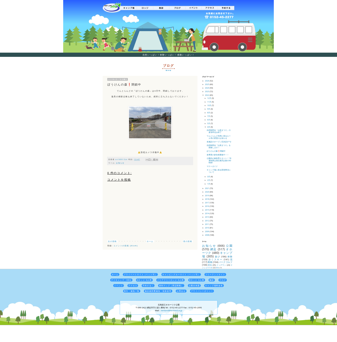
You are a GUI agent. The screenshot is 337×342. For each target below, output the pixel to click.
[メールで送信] (147, 159)
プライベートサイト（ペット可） (140, 274)
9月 (209, 109)
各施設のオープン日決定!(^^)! (219, 141)
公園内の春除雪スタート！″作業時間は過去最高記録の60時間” (219, 160)
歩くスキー (216, 259)
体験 (229, 256)
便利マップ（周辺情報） (171, 285)
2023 (207, 91)
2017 (207, 202)
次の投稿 (112, 241)
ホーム (150, 241)
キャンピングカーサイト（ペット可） (181, 274)
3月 (209, 176)
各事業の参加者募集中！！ (218, 154)
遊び (217, 256)
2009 (207, 231)
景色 (210, 265)
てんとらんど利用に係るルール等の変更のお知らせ (219, 137)
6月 (209, 119)
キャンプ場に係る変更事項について (219, 171)
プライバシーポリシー (202, 291)
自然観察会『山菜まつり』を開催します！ (219, 146)
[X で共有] (152, 159)
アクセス (132, 285)
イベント (118, 285)
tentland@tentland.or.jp (171, 310)
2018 (207, 199)
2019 (207, 195)
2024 (207, 88)
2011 (207, 224)
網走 (213, 249)
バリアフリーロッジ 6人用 (170, 280)
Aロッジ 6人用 (144, 280)
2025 (207, 84)
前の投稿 (187, 241)
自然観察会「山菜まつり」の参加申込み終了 (219, 131)
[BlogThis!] (149, 159)
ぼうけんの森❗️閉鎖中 (216, 151)
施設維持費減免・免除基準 (158, 291)
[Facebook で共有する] (154, 159)
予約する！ (148, 285)
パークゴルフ (225, 262)
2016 (207, 206)
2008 (207, 235)
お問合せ (181, 291)
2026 (207, 80)
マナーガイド (212, 166)
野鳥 (217, 268)
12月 (209, 98)
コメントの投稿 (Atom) (125, 245)
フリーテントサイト (215, 274)
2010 (207, 227)
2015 (207, 210)
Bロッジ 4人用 (196, 280)
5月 (209, 123)
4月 (209, 127)
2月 (209, 180)
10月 (209, 105)
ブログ (222, 280)
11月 (209, 102)
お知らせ (120, 163)
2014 (207, 213)
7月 (209, 116)
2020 (207, 192)
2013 (207, 217)
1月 (209, 184)
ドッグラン (221, 265)
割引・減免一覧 (132, 291)
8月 (209, 112)
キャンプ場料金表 (214, 285)
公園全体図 (194, 285)
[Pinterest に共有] (157, 159)
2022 (207, 95)
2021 (207, 188)
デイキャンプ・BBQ (121, 280)
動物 (210, 262)
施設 (211, 280)
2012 (207, 220)
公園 (229, 246)
